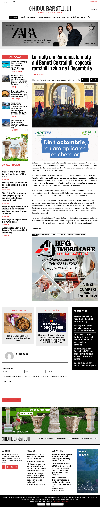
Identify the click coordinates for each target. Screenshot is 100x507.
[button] (88, 17)
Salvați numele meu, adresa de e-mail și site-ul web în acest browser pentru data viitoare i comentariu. (35, 376)
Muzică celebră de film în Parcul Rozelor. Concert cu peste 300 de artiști (14, 174)
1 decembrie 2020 (44, 234)
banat (54, 234)
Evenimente (15, 130)
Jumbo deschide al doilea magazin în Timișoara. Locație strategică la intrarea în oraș (19, 124)
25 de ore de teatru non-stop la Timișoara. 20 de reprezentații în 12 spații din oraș (14, 230)
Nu (48, 504)
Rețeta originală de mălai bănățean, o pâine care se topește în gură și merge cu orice (19, 93)
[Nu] (98, 501)
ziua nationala (80, 234)
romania (70, 234)
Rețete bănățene (16, 99)
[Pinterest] (92, 80)
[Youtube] (16, 467)
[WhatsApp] (96, 80)
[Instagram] (8, 467)
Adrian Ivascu (45, 80)
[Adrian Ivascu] (33, 80)
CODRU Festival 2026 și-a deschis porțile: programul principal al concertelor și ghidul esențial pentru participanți (14, 196)
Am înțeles (41, 504)
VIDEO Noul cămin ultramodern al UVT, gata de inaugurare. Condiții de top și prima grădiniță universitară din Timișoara (19, 80)
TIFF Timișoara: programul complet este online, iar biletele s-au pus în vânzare (14, 184)
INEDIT (13, 87)
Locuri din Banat (16, 71)
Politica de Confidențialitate (62, 501)
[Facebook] (83, 80)
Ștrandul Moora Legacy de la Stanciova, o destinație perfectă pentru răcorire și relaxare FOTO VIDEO (19, 65)
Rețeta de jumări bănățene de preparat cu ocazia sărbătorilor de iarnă (17, 338)
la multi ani (61, 234)
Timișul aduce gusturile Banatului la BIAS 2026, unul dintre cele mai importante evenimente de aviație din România (15, 210)
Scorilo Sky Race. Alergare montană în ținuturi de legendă (15, 220)
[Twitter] (87, 80)
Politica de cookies (57, 504)
